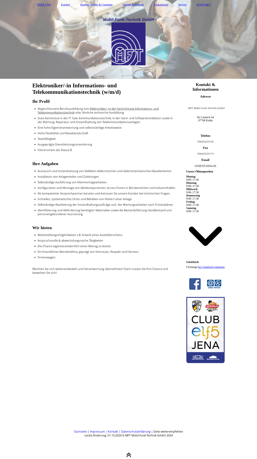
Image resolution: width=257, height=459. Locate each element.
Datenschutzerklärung (136, 431)
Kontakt (113, 431)
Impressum (97, 431)
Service (182, 4)
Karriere (65, 4)
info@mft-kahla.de (205, 165)
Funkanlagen (161, 4)
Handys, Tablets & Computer (96, 4)
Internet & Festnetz (133, 4)
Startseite (80, 431)
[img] (128, 39)
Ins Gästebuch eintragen (211, 267)
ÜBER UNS (44, 4)
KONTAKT (203, 4)
